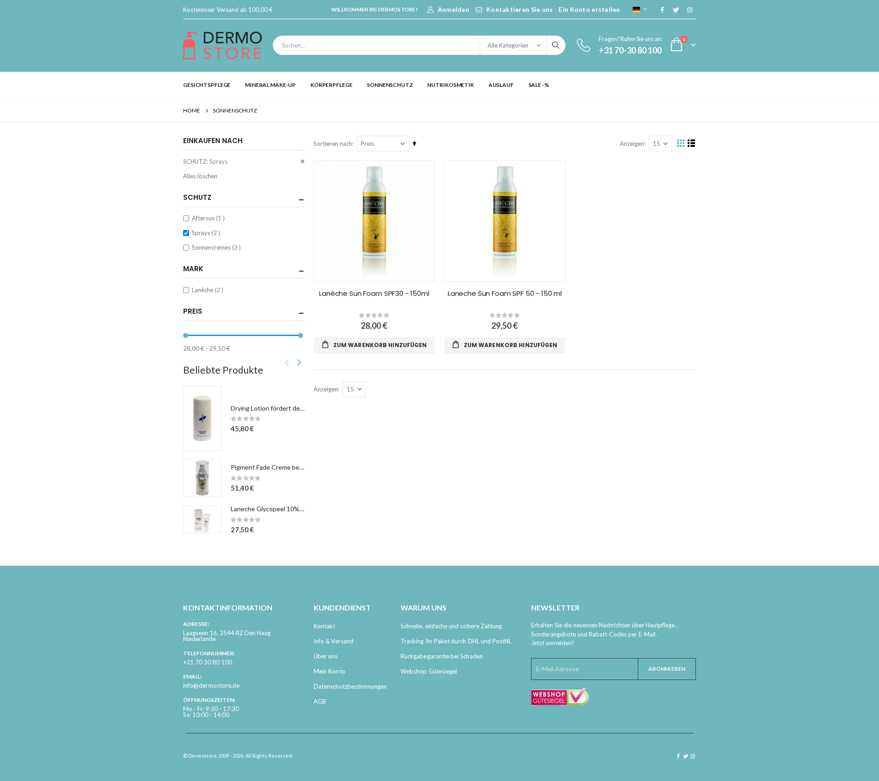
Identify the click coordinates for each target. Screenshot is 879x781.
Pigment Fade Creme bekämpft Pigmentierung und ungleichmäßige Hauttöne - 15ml (267, 467)
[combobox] (419, 45)
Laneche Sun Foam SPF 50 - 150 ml (505, 293)
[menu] (439, 85)
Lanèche (209, 290)
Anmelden (453, 9)
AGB (320, 701)
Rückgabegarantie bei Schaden (442, 656)
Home (191, 110)
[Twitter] (676, 10)
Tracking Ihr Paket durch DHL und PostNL (456, 641)
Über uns (326, 656)
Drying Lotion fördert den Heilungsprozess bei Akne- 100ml (267, 408)
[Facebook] (662, 10)
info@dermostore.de (211, 685)
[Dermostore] (222, 45)
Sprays (207, 232)
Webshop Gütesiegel (429, 671)
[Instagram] (689, 10)
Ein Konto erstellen (589, 9)
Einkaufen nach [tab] (213, 140)
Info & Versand (333, 641)
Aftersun (209, 218)
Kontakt (324, 626)
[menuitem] (206, 85)
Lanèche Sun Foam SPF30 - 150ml (374, 293)
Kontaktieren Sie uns (519, 9)
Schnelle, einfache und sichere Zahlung (451, 626)
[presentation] (298, 362)
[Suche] (555, 45)
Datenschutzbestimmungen (350, 686)
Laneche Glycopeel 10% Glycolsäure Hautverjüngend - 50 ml (267, 509)
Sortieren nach (333, 143)
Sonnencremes (217, 247)
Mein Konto (329, 671)
